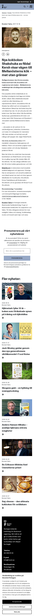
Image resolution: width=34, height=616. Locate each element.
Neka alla (17, 612)
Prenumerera (17, 258)
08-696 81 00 (8, 553)
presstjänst (13, 243)
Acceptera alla (17, 602)
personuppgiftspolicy (12, 267)
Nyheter (10, 13)
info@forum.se (9, 560)
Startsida (4, 13)
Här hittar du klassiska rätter (12, 141)
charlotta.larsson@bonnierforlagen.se (15, 196)
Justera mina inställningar (17, 607)
